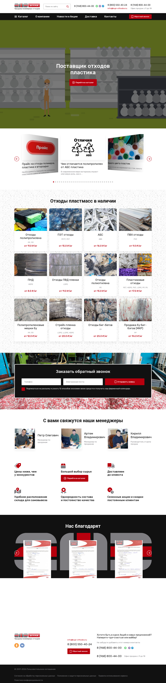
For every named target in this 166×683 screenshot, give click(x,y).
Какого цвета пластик (119, 163)
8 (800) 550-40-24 (117, 5)
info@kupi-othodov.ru (117, 8)
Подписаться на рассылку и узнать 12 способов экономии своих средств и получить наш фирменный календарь (78, 388)
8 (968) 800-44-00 (84, 6)
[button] (16, 159)
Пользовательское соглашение (41, 669)
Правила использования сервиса (112, 676)
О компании (42, 16)
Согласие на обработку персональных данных (34, 676)
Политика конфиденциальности (28, 680)
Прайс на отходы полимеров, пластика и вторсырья (38, 165)
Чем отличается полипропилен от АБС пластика (82, 165)
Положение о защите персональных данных (76, 676)
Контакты (110, 16)
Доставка (91, 16)
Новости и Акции (67, 16)
